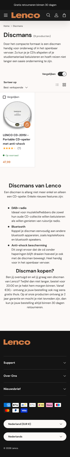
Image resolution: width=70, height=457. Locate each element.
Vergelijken (49, 74)
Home (7, 26)
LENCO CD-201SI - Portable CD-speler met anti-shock (16, 139)
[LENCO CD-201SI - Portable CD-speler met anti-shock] (17, 114)
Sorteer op (10, 82)
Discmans (18, 26)
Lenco (15, 448)
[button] (64, 15)
